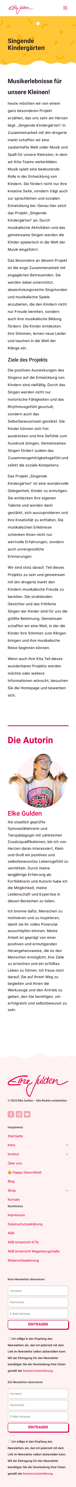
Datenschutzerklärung (25, 1224)
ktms (11, 1145)
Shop (12, 1190)
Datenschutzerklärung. (38, 1473)
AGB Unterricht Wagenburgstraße (34, 1251)
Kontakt (14, 1199)
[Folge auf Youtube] (27, 1114)
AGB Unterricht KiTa (23, 1242)
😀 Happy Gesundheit (25, 1172)
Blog (11, 1181)
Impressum (16, 1215)
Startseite (15, 1136)
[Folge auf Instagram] (19, 1114)
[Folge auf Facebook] (11, 1114)
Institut (13, 1154)
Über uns (15, 1163)
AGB (11, 1233)
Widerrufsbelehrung (23, 1260)
